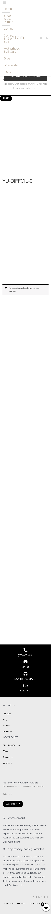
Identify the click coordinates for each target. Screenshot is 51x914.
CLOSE (6, 98)
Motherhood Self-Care (7, 50)
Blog (7, 58)
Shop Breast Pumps (7, 18)
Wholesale (7, 65)
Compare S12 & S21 (7, 38)
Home (7, 9)
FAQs (7, 72)
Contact (7, 28)
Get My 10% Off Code (26, 76)
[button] (4, 3)
